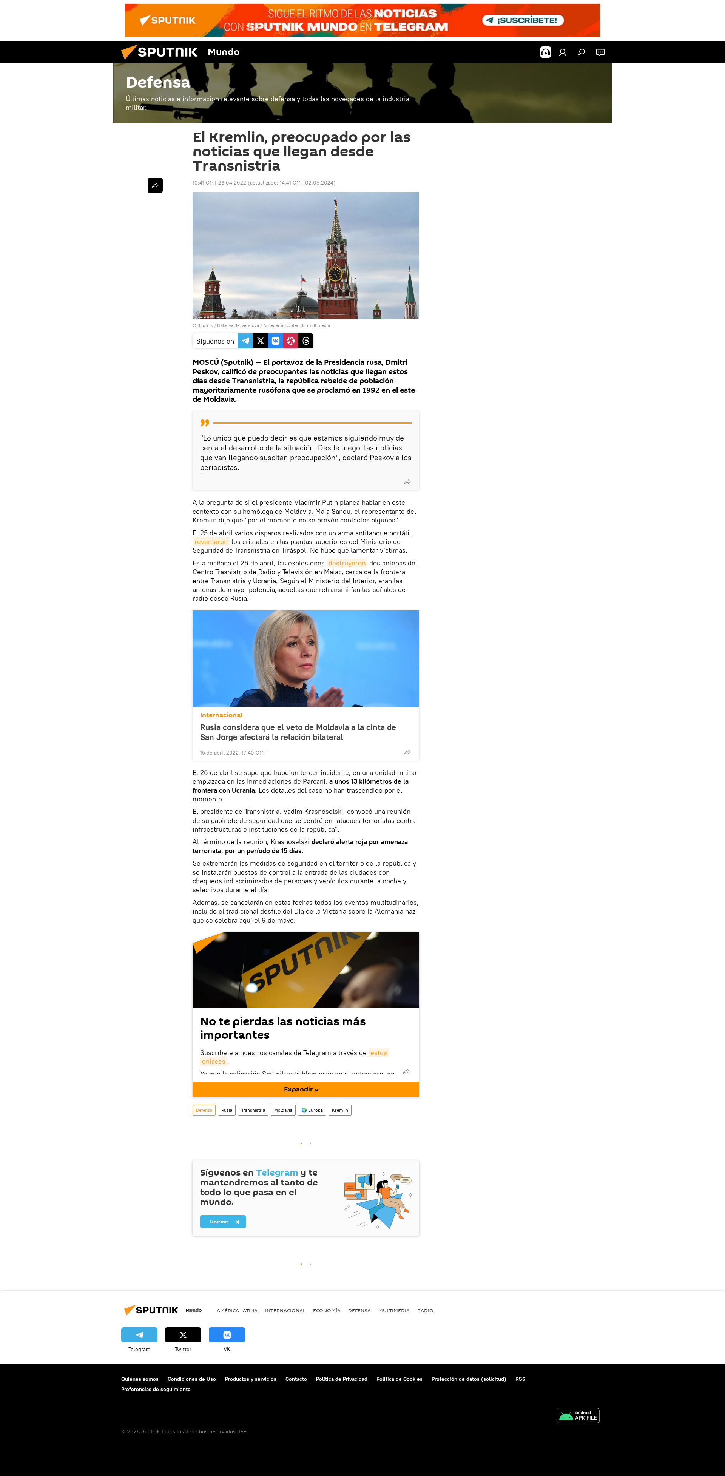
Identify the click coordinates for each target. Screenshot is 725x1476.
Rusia (226, 1110)
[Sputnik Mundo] (162, 61)
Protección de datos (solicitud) (469, 1379)
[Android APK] (578, 1416)
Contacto (296, 1379)
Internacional (221, 715)
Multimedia (394, 1310)
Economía (327, 1310)
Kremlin (340, 1110)
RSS (520, 1379)
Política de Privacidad (341, 1379)
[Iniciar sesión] (562, 52)
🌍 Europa (312, 1110)
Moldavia (283, 1110)
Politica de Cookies (399, 1379)
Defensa (204, 1110)
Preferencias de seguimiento (156, 1389)
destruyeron (347, 563)
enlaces (213, 1061)
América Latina (237, 1310)
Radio (425, 1310)
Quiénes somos (140, 1379)
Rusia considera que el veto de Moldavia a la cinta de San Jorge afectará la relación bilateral (298, 732)
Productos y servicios (250, 1379)
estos (378, 1052)
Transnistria (253, 1110)
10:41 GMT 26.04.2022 (219, 182)
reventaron (211, 541)
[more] (407, 481)
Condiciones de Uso (192, 1379)
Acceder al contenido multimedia (296, 325)
